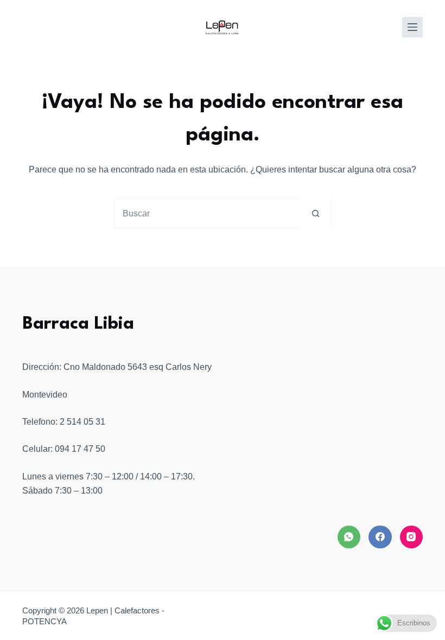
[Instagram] (411, 537)
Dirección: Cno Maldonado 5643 (84, 367)
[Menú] (412, 27)
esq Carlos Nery (180, 367)
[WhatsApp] (349, 537)
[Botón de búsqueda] (315, 213)
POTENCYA (44, 621)
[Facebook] (380, 537)
